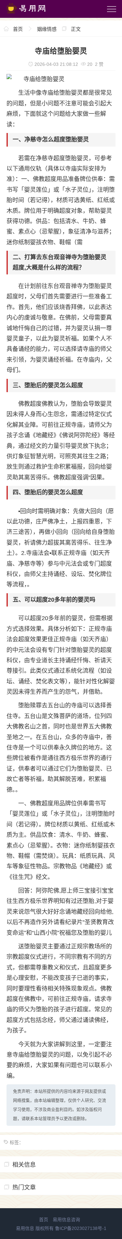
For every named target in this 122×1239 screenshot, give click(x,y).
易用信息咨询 (66, 1219)
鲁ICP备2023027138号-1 (80, 1228)
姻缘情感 (47, 29)
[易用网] (32, 14)
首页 (18, 29)
